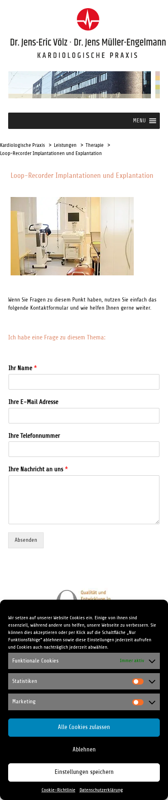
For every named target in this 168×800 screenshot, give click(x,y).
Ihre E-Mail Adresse (33, 402)
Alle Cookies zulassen (84, 727)
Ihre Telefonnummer (34, 435)
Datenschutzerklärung (101, 790)
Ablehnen (84, 749)
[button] (139, 121)
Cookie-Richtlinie (58, 790)
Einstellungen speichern (84, 772)
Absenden (26, 540)
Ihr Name (23, 368)
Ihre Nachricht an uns (38, 469)
